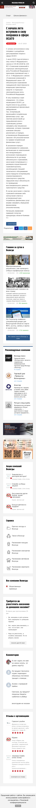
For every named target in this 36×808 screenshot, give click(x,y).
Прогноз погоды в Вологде (19, 527)
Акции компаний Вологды (14, 468)
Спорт (8, 16)
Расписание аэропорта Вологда (20, 568)
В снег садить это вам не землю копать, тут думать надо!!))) (20, 663)
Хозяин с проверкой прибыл (19, 685)
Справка (10, 520)
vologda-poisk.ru (18, 3)
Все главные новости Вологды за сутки (18, 337)
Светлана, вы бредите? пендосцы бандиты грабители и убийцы (21, 694)
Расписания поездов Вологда (20, 544)
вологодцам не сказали (21, 703)
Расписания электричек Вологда (21, 552)
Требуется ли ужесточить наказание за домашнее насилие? (18, 604)
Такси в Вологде (18, 536)
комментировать (12, 224)
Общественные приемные (12, 587)
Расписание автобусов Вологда (20, 560)
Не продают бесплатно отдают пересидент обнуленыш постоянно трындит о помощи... (20, 674)
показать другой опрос (18, 643)
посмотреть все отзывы (18, 777)
